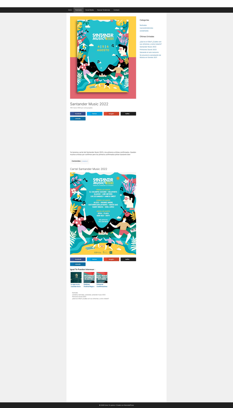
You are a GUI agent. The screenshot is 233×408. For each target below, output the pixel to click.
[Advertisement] (103, 137)
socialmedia (144, 31)
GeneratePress (129, 405)
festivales (75, 292)
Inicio (70, 10)
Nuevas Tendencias (103, 10)
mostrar (84, 161)
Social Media (89, 10)
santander (88, 294)
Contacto (116, 10)
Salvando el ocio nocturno (149, 52)
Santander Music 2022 (148, 47)
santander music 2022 (98, 294)
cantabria (75, 294)
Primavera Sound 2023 (79, 296)
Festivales (78, 10)
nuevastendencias (146, 28)
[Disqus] (103, 328)
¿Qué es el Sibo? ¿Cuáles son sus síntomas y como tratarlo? (90, 298)
